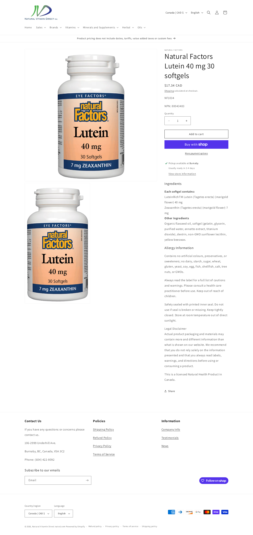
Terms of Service (104, 454)
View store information (182, 173)
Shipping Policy (103, 429)
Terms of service (130, 526)
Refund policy (95, 526)
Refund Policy (102, 438)
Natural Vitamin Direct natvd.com (48, 526)
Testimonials (170, 438)
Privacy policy (112, 526)
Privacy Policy (102, 446)
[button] (40, 27)
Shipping (169, 90)
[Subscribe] (87, 480)
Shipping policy (149, 526)
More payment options (196, 153)
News (165, 446)
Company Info (171, 429)
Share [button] (171, 391)
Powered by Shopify (75, 526)
